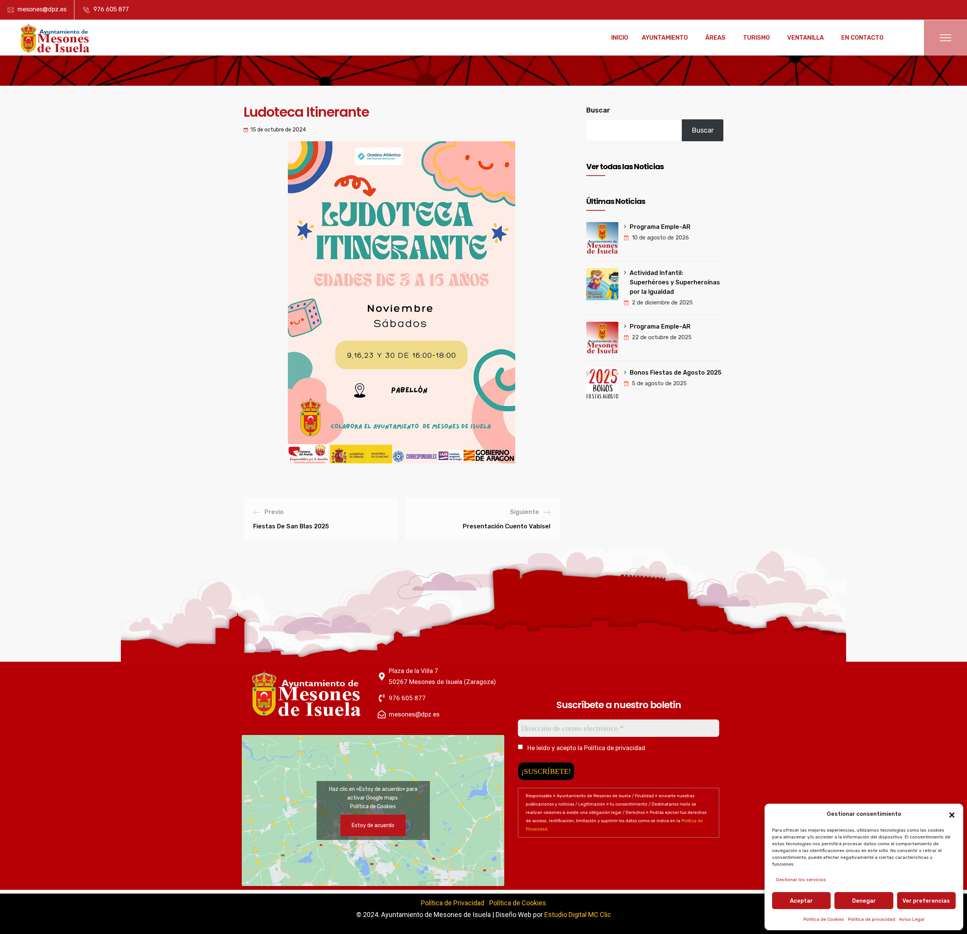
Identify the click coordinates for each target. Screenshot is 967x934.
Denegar (864, 900)
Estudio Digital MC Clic (577, 915)
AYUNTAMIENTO (665, 37)
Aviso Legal (911, 919)
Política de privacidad (871, 919)
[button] (952, 814)
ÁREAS (715, 37)
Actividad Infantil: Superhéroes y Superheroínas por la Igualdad (675, 282)
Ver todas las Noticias (625, 166)
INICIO (619, 37)
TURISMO (756, 37)
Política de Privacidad (452, 903)
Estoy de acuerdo (373, 825)
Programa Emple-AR (660, 226)
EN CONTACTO (862, 37)
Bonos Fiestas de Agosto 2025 (675, 372)
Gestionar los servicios (801, 879)
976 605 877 (111, 9)
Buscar (598, 110)
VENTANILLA (805, 37)
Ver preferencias (926, 900)
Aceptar (801, 900)
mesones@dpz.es (41, 9)
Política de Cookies (823, 919)
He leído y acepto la (585, 748)
